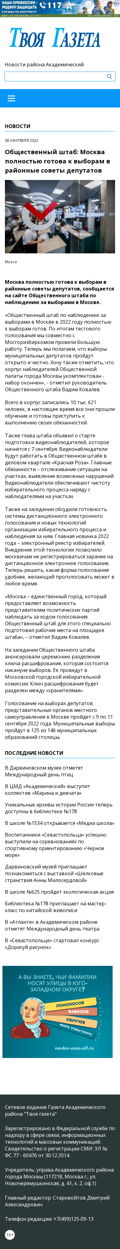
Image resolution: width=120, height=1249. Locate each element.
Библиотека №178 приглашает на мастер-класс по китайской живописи (55, 907)
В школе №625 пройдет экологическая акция (59, 891)
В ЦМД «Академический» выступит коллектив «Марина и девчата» (47, 789)
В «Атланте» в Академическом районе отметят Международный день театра (52, 925)
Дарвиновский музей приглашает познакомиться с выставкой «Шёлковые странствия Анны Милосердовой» (54, 873)
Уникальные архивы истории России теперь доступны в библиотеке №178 (59, 808)
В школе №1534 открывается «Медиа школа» (59, 823)
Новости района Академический (44, 64)
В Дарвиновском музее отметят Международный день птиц (44, 771)
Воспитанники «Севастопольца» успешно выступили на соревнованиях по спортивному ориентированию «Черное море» (55, 844)
